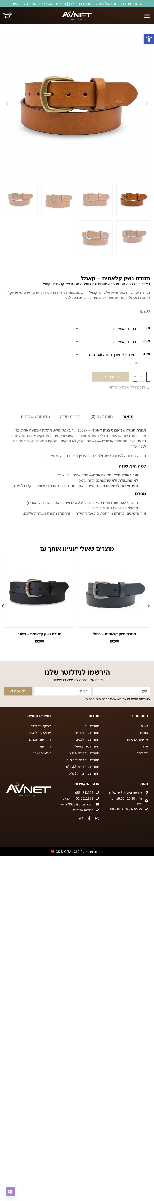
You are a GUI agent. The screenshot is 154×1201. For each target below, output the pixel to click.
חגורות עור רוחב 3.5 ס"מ (82, 766)
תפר (147, 328)
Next (4, 604)
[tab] (128, 417)
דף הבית (144, 284)
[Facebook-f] (89, 818)
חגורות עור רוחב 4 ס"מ (84, 753)
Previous (150, 604)
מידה (146, 354)
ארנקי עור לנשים (39, 732)
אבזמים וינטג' (42, 753)
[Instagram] (97, 818)
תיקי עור (45, 746)
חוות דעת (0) (101, 416)
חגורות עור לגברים (87, 732)
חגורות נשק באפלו (95, 284)
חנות (132, 284)
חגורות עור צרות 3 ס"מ (84, 773)
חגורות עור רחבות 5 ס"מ (82, 760)
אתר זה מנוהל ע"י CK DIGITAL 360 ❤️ (77, 851)
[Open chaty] (10, 1191)
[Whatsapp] (81, 818)
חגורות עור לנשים (87, 739)
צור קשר (142, 753)
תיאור (128, 416)
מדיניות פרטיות (137, 739)
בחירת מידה (70, 416)
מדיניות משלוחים (35, 416)
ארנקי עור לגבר (41, 726)
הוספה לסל (110, 376)
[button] (149, 39)
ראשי (144, 726)
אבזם (146, 341)
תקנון (144, 746)
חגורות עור (118, 284)
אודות (144, 732)
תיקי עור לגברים (40, 739)
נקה (137, 362)
